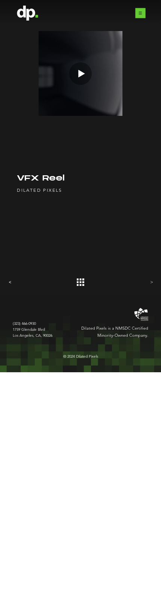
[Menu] (140, 13)
